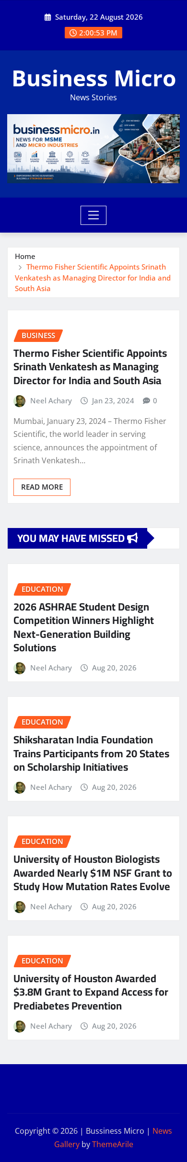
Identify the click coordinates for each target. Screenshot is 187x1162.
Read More (42, 487)
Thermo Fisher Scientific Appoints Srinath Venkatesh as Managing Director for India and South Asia (93, 277)
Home (25, 256)
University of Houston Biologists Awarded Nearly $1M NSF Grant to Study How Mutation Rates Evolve (92, 872)
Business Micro (94, 78)
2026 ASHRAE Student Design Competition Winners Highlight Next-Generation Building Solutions (83, 627)
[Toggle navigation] (94, 215)
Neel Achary (51, 400)
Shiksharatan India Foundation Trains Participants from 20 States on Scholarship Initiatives (91, 753)
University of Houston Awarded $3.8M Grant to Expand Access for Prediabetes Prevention (90, 992)
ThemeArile (112, 1144)
